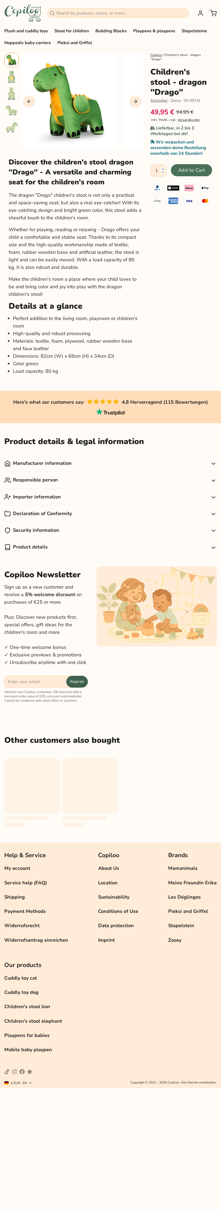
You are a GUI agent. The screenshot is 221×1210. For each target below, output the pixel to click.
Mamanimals (183, 868)
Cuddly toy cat (20, 978)
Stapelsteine (194, 31)
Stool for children (71, 31)
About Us (108, 868)
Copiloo (156, 55)
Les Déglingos (184, 897)
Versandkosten (189, 120)
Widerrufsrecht (22, 925)
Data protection (116, 925)
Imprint (106, 940)
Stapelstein (181, 925)
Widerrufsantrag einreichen (36, 940)
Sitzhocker (159, 100)
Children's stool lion (27, 1006)
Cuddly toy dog (21, 992)
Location (108, 883)
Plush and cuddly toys (26, 31)
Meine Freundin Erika (192, 883)
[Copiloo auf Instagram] (14, 1071)
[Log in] (198, 13)
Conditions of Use (118, 911)
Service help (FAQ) (25, 883)
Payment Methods (25, 911)
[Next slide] (135, 101)
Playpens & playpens (154, 31)
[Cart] (211, 13)
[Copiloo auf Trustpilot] (29, 1071)
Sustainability (113, 897)
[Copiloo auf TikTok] (7, 1071)
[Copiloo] (22, 13)
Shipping (14, 897)
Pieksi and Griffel (188, 911)
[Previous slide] (29, 101)
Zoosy (174, 940)
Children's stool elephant (33, 1021)
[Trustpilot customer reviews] (110, 412)
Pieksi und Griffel (74, 43)
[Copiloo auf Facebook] (22, 1071)
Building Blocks (111, 31)
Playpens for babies (27, 1035)
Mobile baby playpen (28, 1049)
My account (17, 868)
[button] (191, 170)
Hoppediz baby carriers (27, 43)
